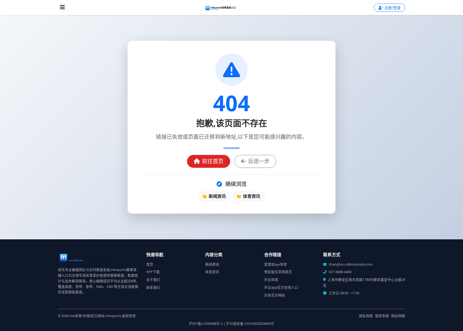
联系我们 (153, 287)
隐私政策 (366, 316)
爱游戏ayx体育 (275, 264)
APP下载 (153, 272)
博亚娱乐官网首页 (278, 272)
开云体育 (271, 279)
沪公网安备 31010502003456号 (250, 323)
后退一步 (259, 161)
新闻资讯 (217, 196)
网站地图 (398, 316)
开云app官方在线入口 (281, 287)
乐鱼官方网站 (274, 295)
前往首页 (212, 161)
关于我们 (153, 279)
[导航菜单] (62, 7)
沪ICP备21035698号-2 (206, 323)
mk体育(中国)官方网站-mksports (95, 316)
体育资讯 (251, 196)
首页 (149, 264)
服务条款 (382, 316)
